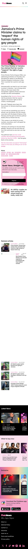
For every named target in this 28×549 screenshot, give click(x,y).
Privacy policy (5, 539)
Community (5, 26)
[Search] (23, 3)
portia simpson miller (14, 153)
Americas (3, 152)
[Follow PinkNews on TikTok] (9, 546)
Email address (7, 172)
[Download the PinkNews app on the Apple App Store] (5, 509)
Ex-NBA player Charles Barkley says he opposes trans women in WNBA (9, 428)
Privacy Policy (20, 184)
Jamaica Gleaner (16, 96)
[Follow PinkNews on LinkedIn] (23, 546)
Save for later (12, 49)
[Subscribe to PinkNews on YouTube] (13, 546)
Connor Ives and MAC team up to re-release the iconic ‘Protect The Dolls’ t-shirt (10, 458)
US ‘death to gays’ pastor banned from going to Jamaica (17, 365)
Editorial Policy (5, 525)
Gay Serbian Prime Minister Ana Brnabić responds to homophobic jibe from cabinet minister (21, 260)
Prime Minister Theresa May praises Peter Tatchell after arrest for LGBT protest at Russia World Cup (18, 247)
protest (11, 155)
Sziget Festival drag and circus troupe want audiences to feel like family (10, 490)
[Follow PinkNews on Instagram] (16, 546)
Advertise (4, 530)
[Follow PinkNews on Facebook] (6, 546)
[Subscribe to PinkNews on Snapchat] (20, 546)
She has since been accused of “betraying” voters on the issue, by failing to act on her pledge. (14, 144)
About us (3, 522)
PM (7, 153)
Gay (13, 152)
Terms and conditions (7, 536)
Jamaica (24, 152)
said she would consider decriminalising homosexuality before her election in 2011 (13, 136)
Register (14, 180)
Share (4, 49)
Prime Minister (4, 155)
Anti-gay (9, 152)
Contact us (4, 527)
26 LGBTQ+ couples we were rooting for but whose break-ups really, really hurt (19, 192)
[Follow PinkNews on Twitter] (3, 546)
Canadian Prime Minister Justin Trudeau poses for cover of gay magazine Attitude (19, 385)
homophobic (18, 152)
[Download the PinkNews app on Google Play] (16, 509)
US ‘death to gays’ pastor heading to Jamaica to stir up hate (18, 375)
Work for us (4, 533)
